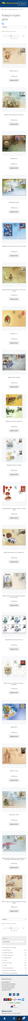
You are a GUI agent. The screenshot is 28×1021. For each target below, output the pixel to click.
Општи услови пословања (9, 984)
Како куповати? (6, 982)
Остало (5, 960)
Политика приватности (8, 988)
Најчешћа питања (6, 990)
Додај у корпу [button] (14, 80)
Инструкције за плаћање (8, 986)
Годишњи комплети (8, 952)
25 (11, 38)
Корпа (21, 1017)
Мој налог (4, 1018)
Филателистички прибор (9, 970)
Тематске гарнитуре (8, 968)
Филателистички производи (10, 973)
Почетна (5, 9)
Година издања (7, 950)
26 (14, 38)
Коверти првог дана (13, 9)
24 (23, 36)
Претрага (14, 1018)
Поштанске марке (7, 963)
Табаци (5, 965)
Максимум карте (7, 957)
